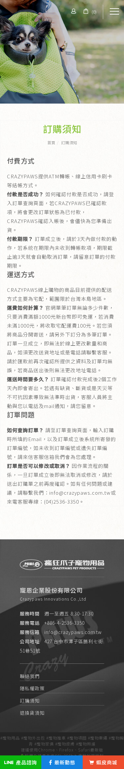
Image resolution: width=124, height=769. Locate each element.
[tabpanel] (62, 52)
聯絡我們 (30, 676)
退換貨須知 (32, 713)
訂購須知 (69, 142)
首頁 (51, 142)
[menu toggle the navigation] (114, 11)
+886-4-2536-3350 (64, 622)
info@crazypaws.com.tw (73, 632)
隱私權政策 (32, 689)
